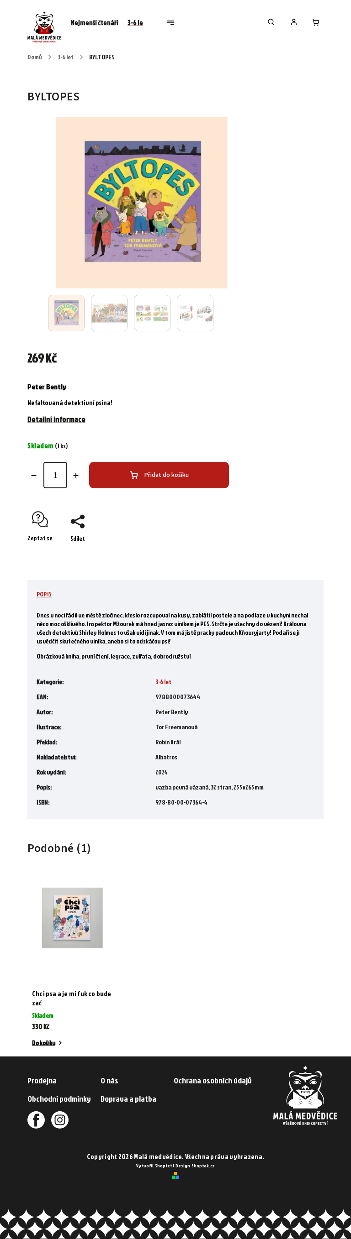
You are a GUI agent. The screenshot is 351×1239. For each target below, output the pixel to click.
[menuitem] (94, 23)
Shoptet (163, 1165)
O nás (109, 1080)
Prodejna (42, 1080)
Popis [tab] (44, 594)
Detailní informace (56, 419)
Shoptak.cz (203, 1165)
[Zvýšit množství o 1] (76, 475)
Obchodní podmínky (59, 1098)
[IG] (57, 1120)
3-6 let (163, 681)
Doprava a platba (128, 1098)
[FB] (36, 1120)
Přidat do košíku (166, 475)
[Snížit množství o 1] (34, 475)
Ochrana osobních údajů (213, 1080)
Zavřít (295, 554)
